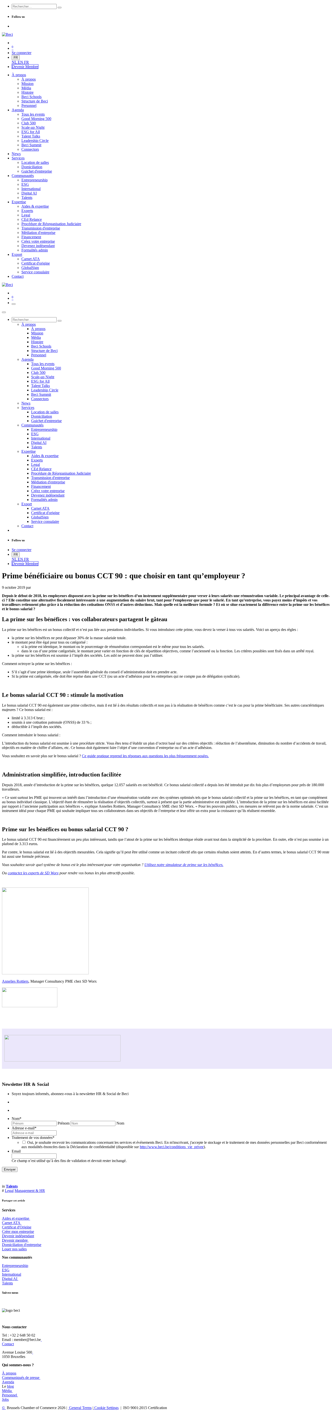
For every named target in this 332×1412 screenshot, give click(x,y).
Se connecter (21, 53)
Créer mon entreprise (18, 1231)
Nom (16, 1119)
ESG (5, 1270)
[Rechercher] (59, 7)
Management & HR (30, 1191)
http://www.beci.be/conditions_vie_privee (172, 1147)
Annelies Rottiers (15, 981)
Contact (8, 1344)
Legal (9, 1191)
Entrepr (15, 1266)
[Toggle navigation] (14, 304)
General (80, 1408)
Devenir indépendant (18, 1236)
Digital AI (9, 1279)
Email (16, 1151)
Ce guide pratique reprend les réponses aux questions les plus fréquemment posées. (145, 756)
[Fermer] (4, 312)
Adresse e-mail (24, 1128)
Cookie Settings (106, 1408)
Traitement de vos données (33, 1137)
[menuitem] (15, 62)
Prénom (64, 1123)
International (11, 1274)
